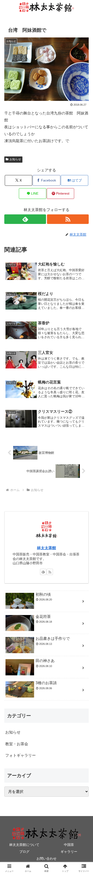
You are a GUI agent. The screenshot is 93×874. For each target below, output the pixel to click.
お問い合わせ (46, 858)
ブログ (24, 851)
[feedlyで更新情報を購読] (25, 219)
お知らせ (15, 159)
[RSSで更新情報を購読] (68, 219)
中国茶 (69, 845)
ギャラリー (69, 851)
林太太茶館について (24, 845)
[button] (83, 680)
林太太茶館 (46, 548)
